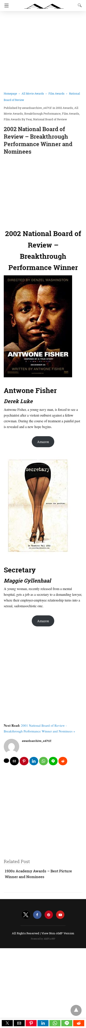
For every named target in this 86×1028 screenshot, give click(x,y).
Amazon (43, 441)
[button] (7, 1023)
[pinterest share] (24, 761)
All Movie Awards (33, 93)
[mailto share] (14, 761)
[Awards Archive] (44, 4)
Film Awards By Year (18, 119)
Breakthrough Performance (42, 113)
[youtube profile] (60, 914)
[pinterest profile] (49, 914)
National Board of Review (50, 119)
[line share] (53, 761)
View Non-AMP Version (57, 933)
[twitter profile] (26, 914)
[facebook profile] (37, 914)
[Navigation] (5, 5)
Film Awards (56, 93)
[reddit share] (62, 761)
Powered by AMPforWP (43, 938)
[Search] (79, 5)
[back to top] (76, 1010)
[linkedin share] (33, 761)
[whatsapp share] (43, 761)
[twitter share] (6, 760)
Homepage (10, 93)
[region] (43, 191)
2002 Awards (64, 108)
